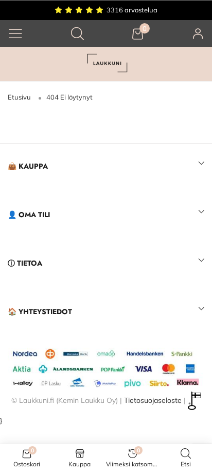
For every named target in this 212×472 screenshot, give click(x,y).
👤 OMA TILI (29, 214)
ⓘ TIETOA (25, 263)
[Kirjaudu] (198, 33)
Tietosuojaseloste (153, 399)
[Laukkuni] (106, 64)
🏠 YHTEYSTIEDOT (40, 311)
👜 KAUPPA (28, 166)
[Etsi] (77, 33)
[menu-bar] (15, 33)
